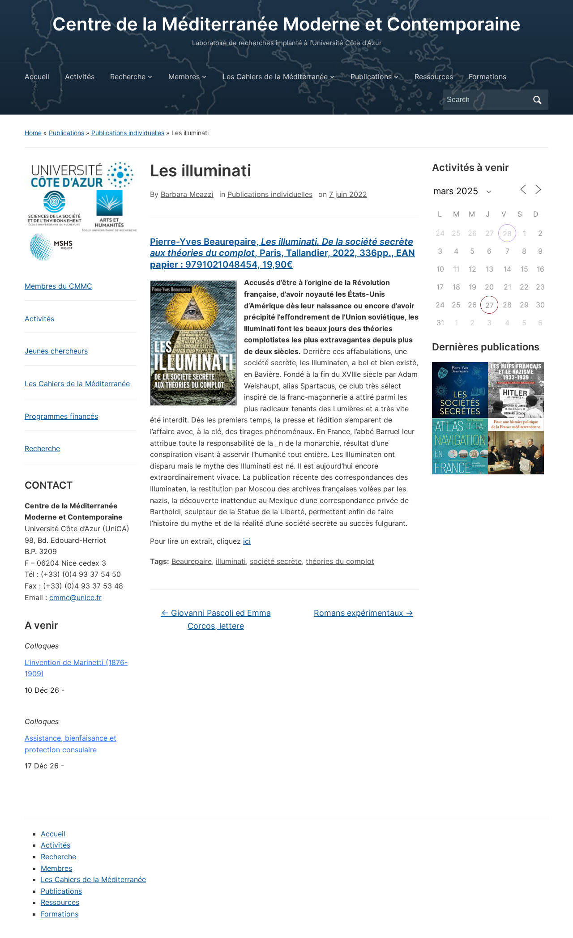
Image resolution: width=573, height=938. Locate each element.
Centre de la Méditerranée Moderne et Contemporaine (286, 24)
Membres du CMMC (58, 285)
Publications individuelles (127, 132)
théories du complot (340, 561)
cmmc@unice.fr (75, 597)
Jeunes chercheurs (56, 350)
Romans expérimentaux (363, 613)
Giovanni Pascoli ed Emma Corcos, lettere (216, 619)
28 (507, 233)
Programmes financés (61, 416)
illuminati (231, 561)
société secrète (276, 561)
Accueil (37, 76)
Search (537, 100)
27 (489, 305)
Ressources (434, 76)
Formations (487, 76)
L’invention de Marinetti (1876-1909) (76, 668)
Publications (371, 76)
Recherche (127, 76)
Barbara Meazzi (187, 194)
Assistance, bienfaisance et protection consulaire (70, 743)
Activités (79, 76)
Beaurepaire (191, 561)
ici (247, 541)
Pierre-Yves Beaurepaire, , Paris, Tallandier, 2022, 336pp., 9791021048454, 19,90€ (282, 253)
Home (33, 132)
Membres (184, 76)
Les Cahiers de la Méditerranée (275, 76)
